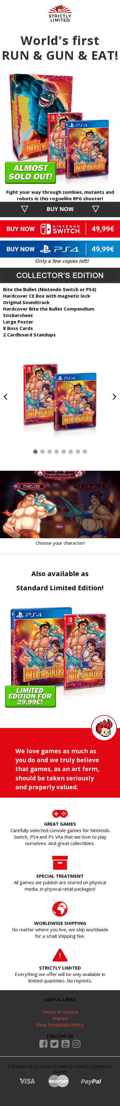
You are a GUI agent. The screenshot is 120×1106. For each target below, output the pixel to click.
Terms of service (60, 1012)
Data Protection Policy (60, 1025)
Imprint (60, 1018)
